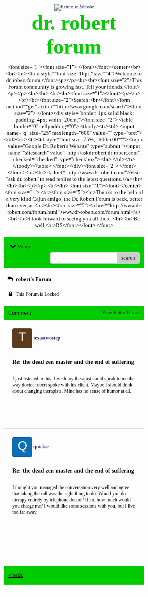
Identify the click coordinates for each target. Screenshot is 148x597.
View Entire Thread (121, 313)
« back (15, 575)
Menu (23, 246)
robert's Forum (32, 279)
